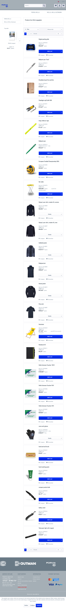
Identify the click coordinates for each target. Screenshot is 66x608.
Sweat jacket (42, 283)
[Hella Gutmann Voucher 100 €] (30, 373)
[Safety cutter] (30, 516)
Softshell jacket (43, 243)
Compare (42, 55)
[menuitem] (35, 5)
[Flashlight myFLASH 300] (30, 108)
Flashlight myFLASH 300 (45, 100)
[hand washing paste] (30, 475)
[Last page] (31, 34)
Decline (26, 605)
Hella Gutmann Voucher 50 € (46, 385)
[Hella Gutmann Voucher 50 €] (30, 394)
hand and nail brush (44, 446)
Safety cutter (42, 508)
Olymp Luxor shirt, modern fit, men (48, 222)
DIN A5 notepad (11, 43)
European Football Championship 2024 (49, 161)
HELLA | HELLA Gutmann (10, 22)
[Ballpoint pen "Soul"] (30, 68)
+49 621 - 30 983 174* (9, 581)
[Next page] (28, 34)
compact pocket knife (44, 487)
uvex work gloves (43, 426)
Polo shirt (41, 304)
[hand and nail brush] (30, 455)
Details (49, 214)
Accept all (39, 605)
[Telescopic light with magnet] (30, 536)
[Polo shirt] (30, 312)
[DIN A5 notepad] (12, 36)
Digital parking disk (44, 39)
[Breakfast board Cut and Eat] (30, 88)
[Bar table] (30, 190)
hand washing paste (44, 467)
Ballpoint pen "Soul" (44, 59)
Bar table (41, 182)
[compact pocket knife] (30, 495)
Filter (28, 29)
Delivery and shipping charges (25, 581)
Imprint (34, 581)
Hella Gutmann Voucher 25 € (46, 406)
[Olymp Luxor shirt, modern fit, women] (30, 210)
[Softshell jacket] (30, 251)
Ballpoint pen (42, 141)
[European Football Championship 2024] (30, 169)
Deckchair (41, 324)
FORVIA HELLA (7, 19)
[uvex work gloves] (30, 434)
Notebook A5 (42, 345)
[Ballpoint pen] (30, 149)
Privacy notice (36, 579)
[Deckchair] (30, 332)
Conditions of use (22, 589)
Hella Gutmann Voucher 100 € (46, 365)
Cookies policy (36, 577)
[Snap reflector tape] (30, 129)
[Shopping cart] (63, 5)
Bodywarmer (42, 263)
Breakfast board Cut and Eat (46, 80)
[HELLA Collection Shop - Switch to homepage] (5, 6)
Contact (19, 579)
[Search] (44, 5)
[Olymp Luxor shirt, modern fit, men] (30, 231)
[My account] (59, 5)
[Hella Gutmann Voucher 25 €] (30, 414)
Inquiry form (21, 577)
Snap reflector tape (44, 120)
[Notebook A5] (30, 353)
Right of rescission (22, 585)
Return (19, 583)
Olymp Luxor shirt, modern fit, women (49, 202)
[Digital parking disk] (30, 47)
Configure (32, 605)
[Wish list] (55, 5)
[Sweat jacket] (30, 292)
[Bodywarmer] (30, 271)
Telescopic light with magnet (46, 528)
